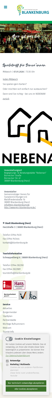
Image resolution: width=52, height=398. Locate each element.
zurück (6, 98)
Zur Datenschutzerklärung (18, 355)
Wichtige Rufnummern (14, 324)
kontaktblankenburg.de (15, 242)
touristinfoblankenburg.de (16, 273)
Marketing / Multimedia (20, 364)
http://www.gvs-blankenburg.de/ (20, 207)
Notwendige (15, 360)
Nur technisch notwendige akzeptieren (26, 383)
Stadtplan (7, 316)
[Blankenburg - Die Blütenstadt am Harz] (33, 15)
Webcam (7, 327)
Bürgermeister (10, 312)
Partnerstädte (9, 320)
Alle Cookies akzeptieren (26, 389)
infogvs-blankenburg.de (17, 205)
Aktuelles (7, 308)
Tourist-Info (8, 331)
